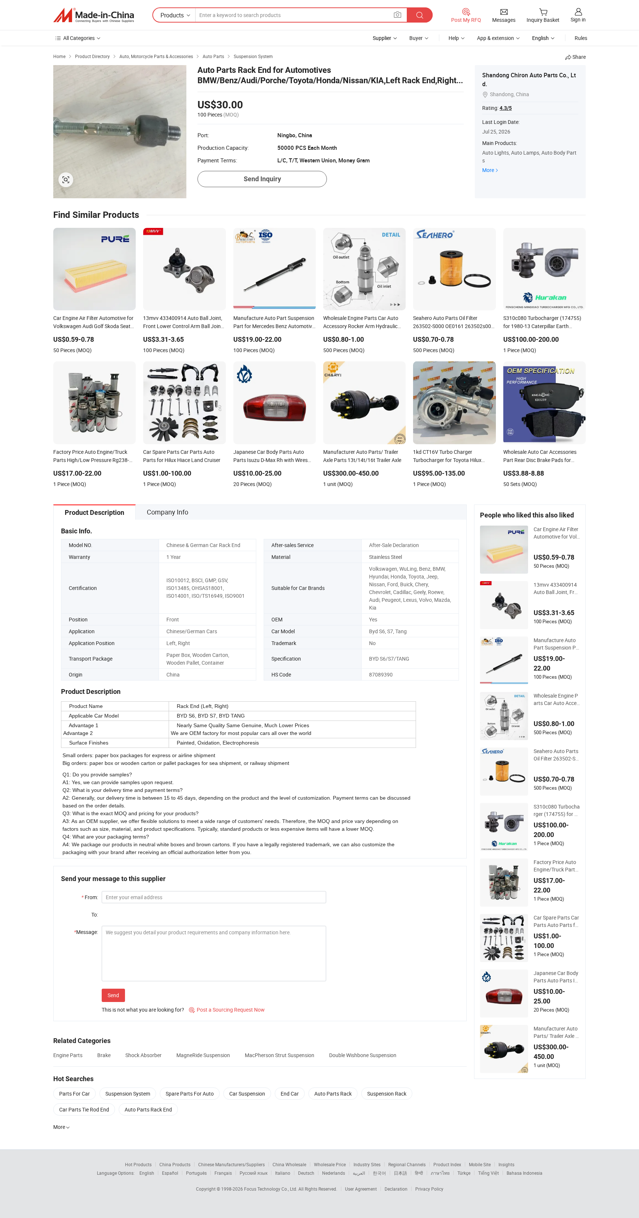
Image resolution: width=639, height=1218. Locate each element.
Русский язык (253, 1173)
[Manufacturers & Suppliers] (93, 15)
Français (223, 1173)
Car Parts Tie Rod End (84, 1109)
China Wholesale (289, 1164)
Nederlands (333, 1173)
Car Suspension (247, 1093)
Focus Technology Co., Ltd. (271, 1189)
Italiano (282, 1173)
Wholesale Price (330, 1164)
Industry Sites (367, 1164)
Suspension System (127, 1093)
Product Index (447, 1164)
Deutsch (306, 1173)
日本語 (400, 1173)
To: (94, 914)
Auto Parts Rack (333, 1093)
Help (454, 37)
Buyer (416, 37)
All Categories (79, 37)
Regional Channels (407, 1164)
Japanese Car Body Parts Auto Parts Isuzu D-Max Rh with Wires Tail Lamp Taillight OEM (556, 976)
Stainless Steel (385, 556)
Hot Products (138, 1164)
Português (196, 1173)
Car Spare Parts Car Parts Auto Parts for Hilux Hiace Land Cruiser (557, 921)
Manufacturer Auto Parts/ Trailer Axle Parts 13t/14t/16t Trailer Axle (556, 1032)
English (146, 1173)
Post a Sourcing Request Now (227, 1009)
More (488, 169)
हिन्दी (419, 1173)
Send (113, 995)
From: (89, 897)
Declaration (396, 1189)
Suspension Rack (386, 1093)
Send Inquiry (262, 179)
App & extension (495, 37)
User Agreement (361, 1189)
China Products (174, 1164)
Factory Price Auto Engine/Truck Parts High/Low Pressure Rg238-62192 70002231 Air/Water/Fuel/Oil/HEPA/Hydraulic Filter (556, 865)
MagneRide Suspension (203, 1055)
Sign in (578, 19)
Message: (86, 931)
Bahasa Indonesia (524, 1173)
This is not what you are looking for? (143, 1009)
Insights (506, 1164)
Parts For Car (74, 1093)
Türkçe (463, 1173)
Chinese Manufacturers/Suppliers (231, 1164)
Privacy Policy (429, 1189)
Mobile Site (480, 1164)
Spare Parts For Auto (190, 1093)
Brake (104, 1055)
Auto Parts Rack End (148, 1109)
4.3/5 (506, 108)
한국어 (379, 1173)
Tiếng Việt (488, 1173)
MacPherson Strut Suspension (279, 1055)
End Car (290, 1093)
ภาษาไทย (440, 1173)
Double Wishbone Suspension (362, 1055)
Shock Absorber (143, 1055)
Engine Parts (67, 1055)
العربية (359, 1173)
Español (170, 1173)
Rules (581, 37)
